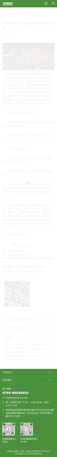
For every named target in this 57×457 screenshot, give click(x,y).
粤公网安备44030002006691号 (28, 454)
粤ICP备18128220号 (41, 451)
